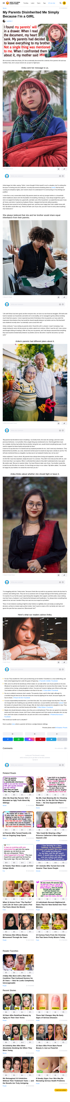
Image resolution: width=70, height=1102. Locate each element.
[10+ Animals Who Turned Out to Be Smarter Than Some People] (51, 852)
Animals (38, 871)
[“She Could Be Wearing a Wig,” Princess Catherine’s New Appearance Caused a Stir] (51, 819)
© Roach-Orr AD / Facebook (21, 697)
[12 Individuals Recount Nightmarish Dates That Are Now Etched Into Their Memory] (51, 889)
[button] (13, 734)
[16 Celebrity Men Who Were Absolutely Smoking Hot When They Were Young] (18, 1032)
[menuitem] (26, 3)
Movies (5, 1053)
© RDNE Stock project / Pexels (10, 423)
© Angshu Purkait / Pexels (9, 575)
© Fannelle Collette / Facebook (48, 681)
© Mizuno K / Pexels (7, 297)
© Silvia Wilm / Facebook (50, 690)
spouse (61, 703)
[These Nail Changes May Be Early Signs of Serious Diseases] (51, 1002)
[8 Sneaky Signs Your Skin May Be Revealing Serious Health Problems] (51, 1065)
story (13, 724)
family (53, 187)
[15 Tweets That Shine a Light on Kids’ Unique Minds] (18, 852)
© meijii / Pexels (6, 662)
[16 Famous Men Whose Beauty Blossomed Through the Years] (18, 921)
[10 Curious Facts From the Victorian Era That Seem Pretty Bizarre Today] (51, 921)
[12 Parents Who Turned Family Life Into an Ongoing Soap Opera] (18, 819)
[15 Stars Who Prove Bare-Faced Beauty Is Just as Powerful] (51, 1032)
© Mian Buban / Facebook (45, 707)
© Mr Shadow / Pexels (8, 168)
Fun (4, 871)
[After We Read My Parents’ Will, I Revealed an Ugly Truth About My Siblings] (18, 784)
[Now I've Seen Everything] (13, 3)
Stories (4, 8)
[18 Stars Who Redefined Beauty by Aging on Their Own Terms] (18, 1002)
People (38, 840)
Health (38, 1020)
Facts (4, 909)
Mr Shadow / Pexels (61, 727)
